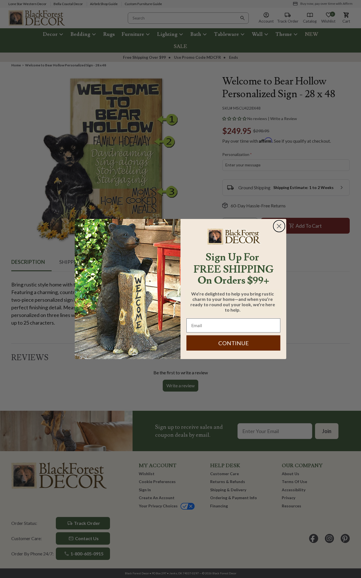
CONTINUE (233, 343)
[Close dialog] (279, 226)
